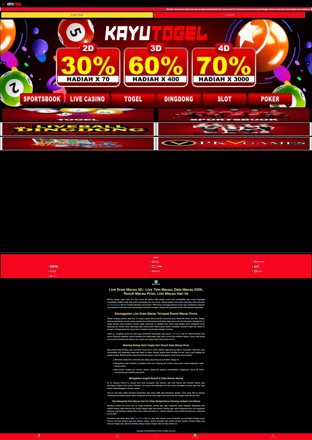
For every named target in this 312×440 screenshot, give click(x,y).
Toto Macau (176, 334)
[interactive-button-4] (234, 129)
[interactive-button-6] (234, 143)
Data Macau (139, 418)
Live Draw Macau (113, 305)
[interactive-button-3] (78, 129)
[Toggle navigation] (3, 4)
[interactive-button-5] (78, 143)
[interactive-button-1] (78, 114)
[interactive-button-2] (234, 114)
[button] (4, 63)
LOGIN (229, 15)
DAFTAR (77, 15)
